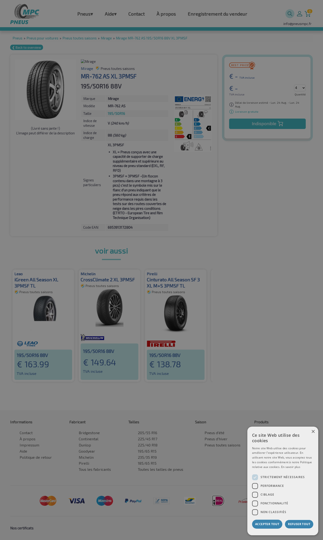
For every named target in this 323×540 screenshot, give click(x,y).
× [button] (313, 431)
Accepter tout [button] (267, 524)
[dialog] (282, 481)
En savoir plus (290, 467)
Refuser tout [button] (299, 524)
